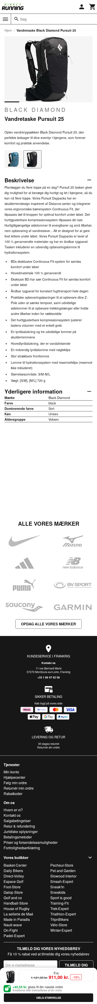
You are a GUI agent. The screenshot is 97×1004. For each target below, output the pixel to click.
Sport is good (61, 897)
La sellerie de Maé (18, 914)
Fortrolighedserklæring (22, 847)
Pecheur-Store (61, 865)
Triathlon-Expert (63, 914)
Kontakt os (48, 663)
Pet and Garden (63, 870)
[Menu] (5, 19)
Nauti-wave (13, 924)
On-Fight (11, 930)
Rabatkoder (13, 793)
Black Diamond (36, 109)
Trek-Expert (59, 908)
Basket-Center (15, 865)
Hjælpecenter (14, 777)
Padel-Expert (14, 935)
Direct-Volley (14, 876)
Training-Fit (59, 903)
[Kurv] (92, 6)
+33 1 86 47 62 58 (48, 677)
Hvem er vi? (13, 809)
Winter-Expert (61, 930)
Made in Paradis (17, 919)
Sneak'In (57, 886)
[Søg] (16, 19)
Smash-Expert (61, 881)
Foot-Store (12, 886)
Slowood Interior (63, 876)
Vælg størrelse (48, 998)
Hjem (8, 30)
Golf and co (13, 897)
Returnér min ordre (19, 788)
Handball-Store (16, 903)
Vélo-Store (58, 924)
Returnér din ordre (48, 747)
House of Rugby (17, 908)
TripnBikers (59, 919)
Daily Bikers (13, 870)
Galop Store (13, 892)
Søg (23, 19)
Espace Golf (13, 881)
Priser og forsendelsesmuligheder (31, 842)
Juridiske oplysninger (21, 831)
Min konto (11, 771)
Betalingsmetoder (18, 837)
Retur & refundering (19, 826)
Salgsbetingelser (17, 820)
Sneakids (57, 892)
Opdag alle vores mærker (48, 623)
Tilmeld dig (76, 965)
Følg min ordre (15, 782)
